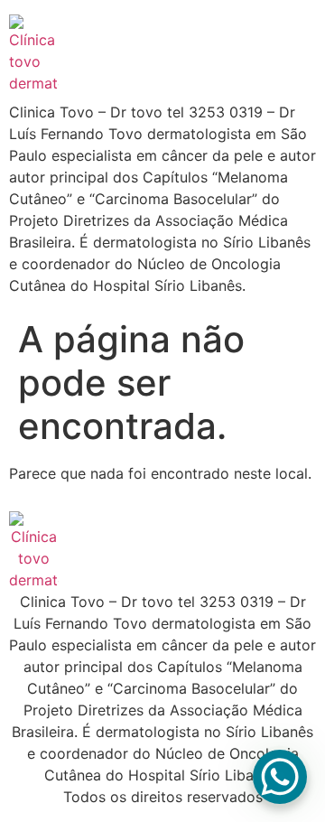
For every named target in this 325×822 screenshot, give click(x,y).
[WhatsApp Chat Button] (280, 777)
